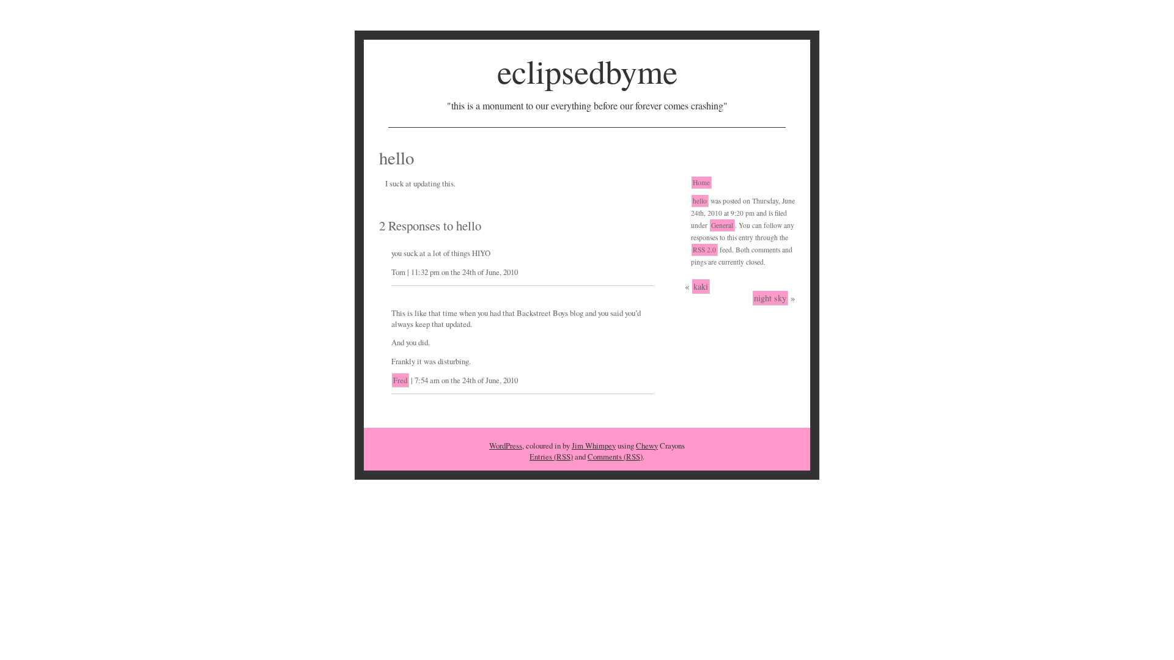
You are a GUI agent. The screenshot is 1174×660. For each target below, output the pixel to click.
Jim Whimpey (594, 445)
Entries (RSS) (551, 456)
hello (700, 200)
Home (701, 182)
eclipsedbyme (587, 71)
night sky (770, 298)
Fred (400, 380)
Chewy (647, 445)
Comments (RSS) (615, 456)
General (722, 225)
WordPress (505, 445)
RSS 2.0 (704, 249)
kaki (700, 286)
